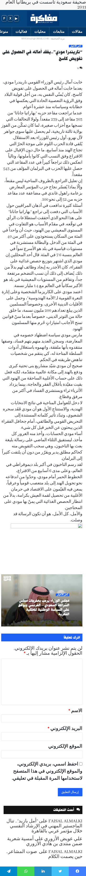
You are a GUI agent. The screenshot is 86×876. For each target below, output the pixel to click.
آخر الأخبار (75, 46)
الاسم (75, 711)
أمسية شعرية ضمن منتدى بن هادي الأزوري (44, 841)
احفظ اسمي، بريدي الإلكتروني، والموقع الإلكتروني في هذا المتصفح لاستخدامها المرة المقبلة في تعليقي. (47, 771)
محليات (40, 31)
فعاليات (21, 31)
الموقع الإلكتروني (65, 746)
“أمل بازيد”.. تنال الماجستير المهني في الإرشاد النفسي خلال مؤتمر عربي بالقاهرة (44, 826)
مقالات (77, 31)
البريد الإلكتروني (65, 729)
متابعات (58, 31)
